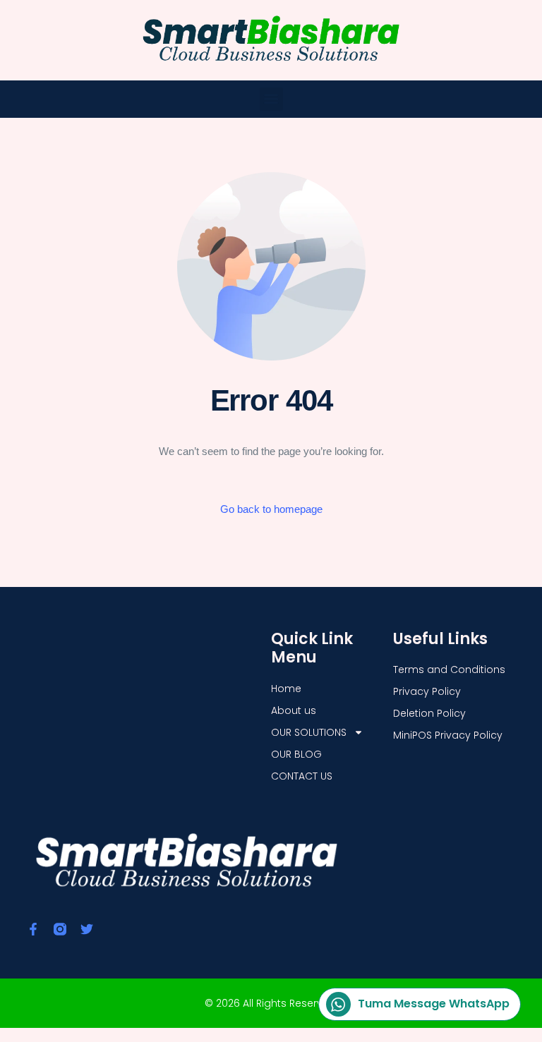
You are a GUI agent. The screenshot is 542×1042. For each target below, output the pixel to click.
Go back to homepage (271, 509)
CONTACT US (301, 776)
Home (286, 688)
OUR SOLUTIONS (309, 732)
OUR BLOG (296, 754)
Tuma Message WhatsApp (434, 1003)
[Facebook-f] (33, 929)
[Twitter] (86, 929)
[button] (271, 99)
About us (293, 710)
